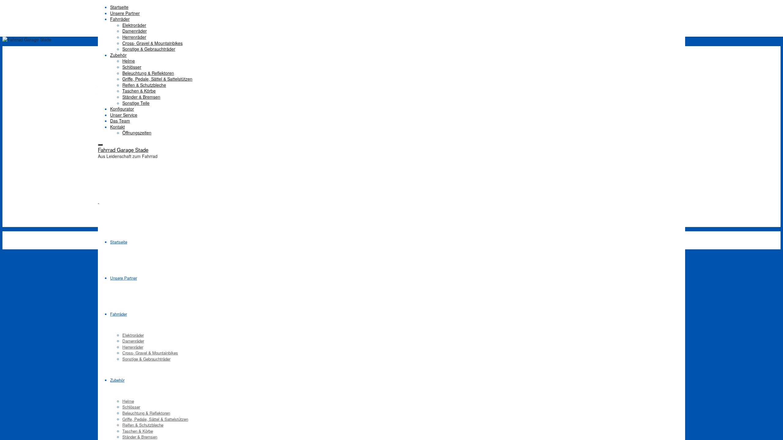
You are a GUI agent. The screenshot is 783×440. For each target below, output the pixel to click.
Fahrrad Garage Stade (123, 149)
